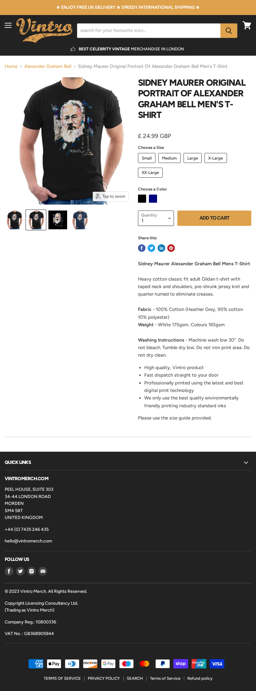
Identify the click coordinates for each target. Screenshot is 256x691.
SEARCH (135, 678)
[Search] (228, 30)
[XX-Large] (151, 179)
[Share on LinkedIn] (161, 248)
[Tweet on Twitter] (151, 248)
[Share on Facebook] (141, 248)
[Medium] (170, 164)
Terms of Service (165, 678)
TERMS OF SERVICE (62, 678)
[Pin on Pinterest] (171, 248)
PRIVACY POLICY (104, 678)
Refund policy (200, 678)
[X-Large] (216, 164)
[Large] (194, 164)
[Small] (147, 164)
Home (11, 66)
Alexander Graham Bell (47, 66)
